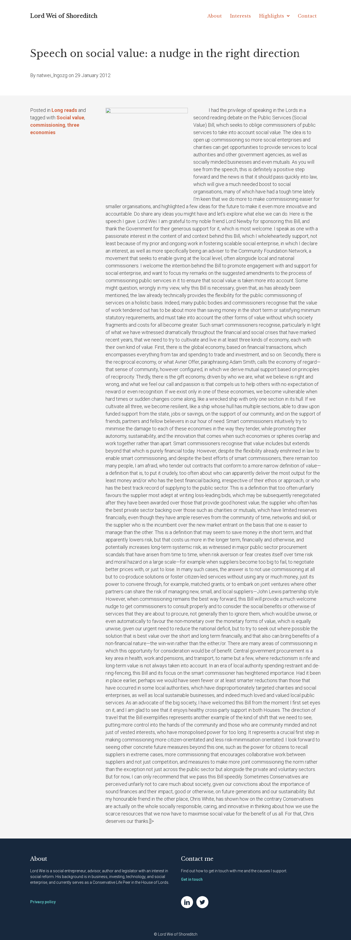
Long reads (64, 110)
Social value (70, 117)
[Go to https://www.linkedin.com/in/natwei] (187, 902)
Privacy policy (43, 902)
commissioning (47, 125)
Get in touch (192, 879)
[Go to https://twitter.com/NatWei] (202, 902)
